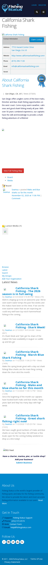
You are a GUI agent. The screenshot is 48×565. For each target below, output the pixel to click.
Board (10, 177)
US (26, 50)
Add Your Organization (11, 278)
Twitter (13, 542)
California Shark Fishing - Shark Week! (30, 325)
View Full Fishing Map (13, 170)
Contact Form (16, 524)
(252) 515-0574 (18, 521)
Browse (5, 267)
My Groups (6, 276)
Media (10, 180)
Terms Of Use (36, 559)
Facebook (4, 542)
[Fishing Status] (12, 8)
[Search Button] (37, 12)
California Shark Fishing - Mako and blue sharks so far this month (22, 385)
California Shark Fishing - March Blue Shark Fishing (23, 354)
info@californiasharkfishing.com (25, 66)
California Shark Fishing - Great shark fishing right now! (23, 418)
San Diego (16, 50)
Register (42, 5)
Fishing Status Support (22, 517)
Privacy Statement (12, 562)
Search (5, 273)
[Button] (43, 12)
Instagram (9, 542)
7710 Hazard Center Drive (23, 47)
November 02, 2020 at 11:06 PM (26, 195)
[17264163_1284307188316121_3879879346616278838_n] (5, 231)
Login (34, 5)
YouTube (18, 542)
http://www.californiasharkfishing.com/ (28, 55)
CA (22, 50)
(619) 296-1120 (18, 61)
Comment (16, 198)
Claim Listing (36, 39)
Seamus (15, 189)
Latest (4, 270)
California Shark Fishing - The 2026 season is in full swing (21, 291)
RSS (22, 542)
